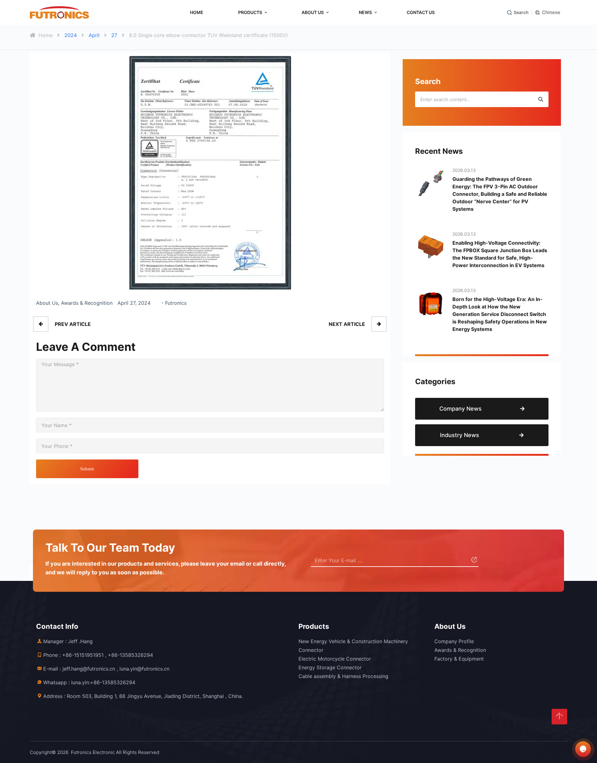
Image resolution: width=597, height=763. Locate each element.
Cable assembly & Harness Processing (343, 676)
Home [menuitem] (196, 12)
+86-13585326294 (130, 655)
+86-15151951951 (83, 655)
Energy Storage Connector (330, 667)
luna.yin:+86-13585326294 (103, 682)
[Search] (540, 99)
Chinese (551, 12)
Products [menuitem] (250, 12)
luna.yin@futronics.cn (144, 669)
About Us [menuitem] (313, 12)
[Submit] (473, 560)
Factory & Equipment (459, 659)
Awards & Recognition (460, 650)
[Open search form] (509, 12)
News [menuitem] (365, 12)
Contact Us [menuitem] (421, 12)
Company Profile (454, 641)
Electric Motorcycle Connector (334, 659)
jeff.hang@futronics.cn (88, 669)
